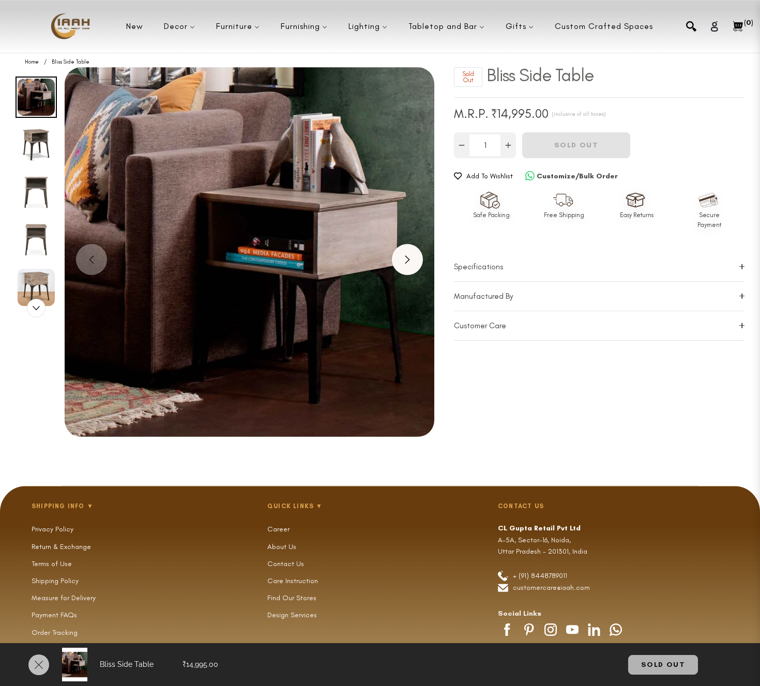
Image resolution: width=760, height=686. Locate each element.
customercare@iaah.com (551, 587)
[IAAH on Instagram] (550, 629)
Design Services (292, 615)
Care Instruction (292, 580)
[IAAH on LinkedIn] (594, 629)
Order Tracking (55, 632)
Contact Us (285, 563)
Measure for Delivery (64, 597)
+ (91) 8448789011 (539, 575)
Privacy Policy (52, 529)
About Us (281, 546)
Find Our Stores (291, 597)
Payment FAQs (54, 615)
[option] (249, 252)
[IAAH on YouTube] (572, 629)
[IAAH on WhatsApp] (615, 629)
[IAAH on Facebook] (507, 629)
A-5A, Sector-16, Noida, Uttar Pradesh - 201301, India (542, 540)
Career (278, 529)
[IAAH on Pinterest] (529, 629)
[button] (691, 26)
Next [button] (407, 259)
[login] (714, 26)
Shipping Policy (55, 580)
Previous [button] (91, 259)
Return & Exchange (61, 546)
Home (32, 62)
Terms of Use (52, 563)
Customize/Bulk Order (577, 176)
